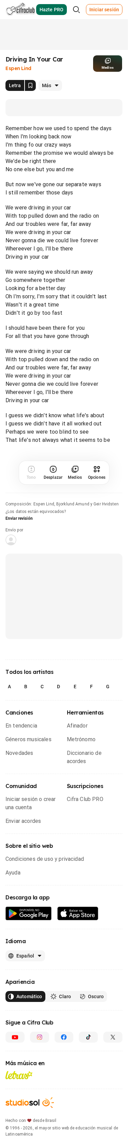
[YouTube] (15, 1037)
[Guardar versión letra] (30, 85)
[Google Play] (28, 914)
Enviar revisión (19, 518)
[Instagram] (39, 1037)
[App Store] (78, 914)
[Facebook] (64, 1037)
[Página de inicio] (20, 9)
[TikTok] (88, 1037)
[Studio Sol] (29, 1102)
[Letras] (18, 1075)
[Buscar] (76, 9)
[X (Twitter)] (112, 1037)
